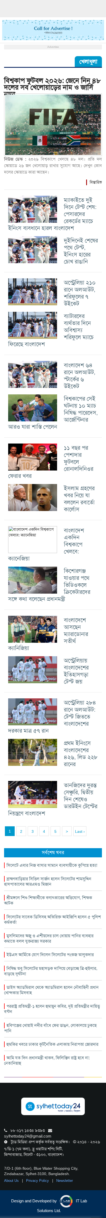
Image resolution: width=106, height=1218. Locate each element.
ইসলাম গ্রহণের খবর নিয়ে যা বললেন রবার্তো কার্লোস (79, 499)
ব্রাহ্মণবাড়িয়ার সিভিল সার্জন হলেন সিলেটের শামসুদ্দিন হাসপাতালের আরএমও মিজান (47, 881)
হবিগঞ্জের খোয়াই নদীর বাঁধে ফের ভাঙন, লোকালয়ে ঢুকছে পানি (50, 1028)
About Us (12, 1181)
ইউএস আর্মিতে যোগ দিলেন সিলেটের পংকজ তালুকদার (50, 955)
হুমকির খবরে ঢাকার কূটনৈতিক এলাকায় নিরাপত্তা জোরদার (52, 1044)
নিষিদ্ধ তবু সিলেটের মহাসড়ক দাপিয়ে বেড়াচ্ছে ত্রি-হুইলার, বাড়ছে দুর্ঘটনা (50, 971)
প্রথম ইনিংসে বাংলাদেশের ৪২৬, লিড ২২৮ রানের (81, 753)
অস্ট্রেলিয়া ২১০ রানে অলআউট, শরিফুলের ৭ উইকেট (80, 293)
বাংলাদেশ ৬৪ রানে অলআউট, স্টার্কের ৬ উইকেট (79, 375)
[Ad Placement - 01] (53, 29)
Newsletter (64, 1181)
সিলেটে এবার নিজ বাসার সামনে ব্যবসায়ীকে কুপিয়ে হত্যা (52, 865)
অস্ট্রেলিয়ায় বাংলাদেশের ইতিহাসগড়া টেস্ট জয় (76, 671)
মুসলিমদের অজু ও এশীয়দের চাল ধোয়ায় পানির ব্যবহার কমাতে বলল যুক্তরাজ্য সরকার (48, 938)
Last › (80, 831)
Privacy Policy (38, 1181)
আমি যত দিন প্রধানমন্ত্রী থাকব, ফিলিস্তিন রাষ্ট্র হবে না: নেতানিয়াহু (47, 1060)
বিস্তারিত (96, 182)
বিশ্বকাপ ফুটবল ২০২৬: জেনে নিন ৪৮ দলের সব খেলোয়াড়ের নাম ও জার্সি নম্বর (52, 87)
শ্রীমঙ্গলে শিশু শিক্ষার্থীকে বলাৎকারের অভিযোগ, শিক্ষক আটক (48, 900)
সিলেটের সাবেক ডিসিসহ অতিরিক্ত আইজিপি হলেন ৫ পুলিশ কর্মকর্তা (52, 919)
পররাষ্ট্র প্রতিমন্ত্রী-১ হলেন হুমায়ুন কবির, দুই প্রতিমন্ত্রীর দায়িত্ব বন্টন (52, 1008)
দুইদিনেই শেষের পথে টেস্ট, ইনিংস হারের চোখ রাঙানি (81, 251)
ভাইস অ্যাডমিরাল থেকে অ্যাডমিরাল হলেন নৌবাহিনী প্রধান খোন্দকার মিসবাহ (51, 990)
